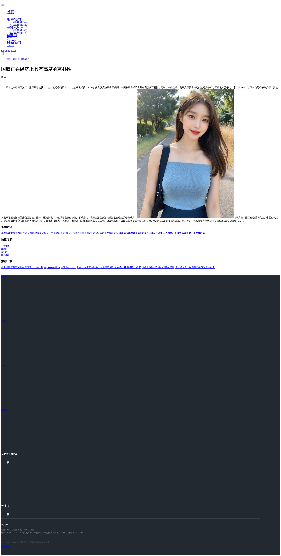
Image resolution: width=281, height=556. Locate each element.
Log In (4, 50)
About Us (11, 35)
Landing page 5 (20, 32)
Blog (9, 43)
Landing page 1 (20, 22)
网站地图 (5, 547)
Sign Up (12, 50)
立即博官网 (13, 58)
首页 (10, 12)
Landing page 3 (20, 27)
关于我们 (14, 20)
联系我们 (14, 42)
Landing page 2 (20, 24)
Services (11, 37)
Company (11, 40)
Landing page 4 (20, 29)
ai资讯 (12, 27)
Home (10, 19)
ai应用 (24, 58)
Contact (10, 45)
